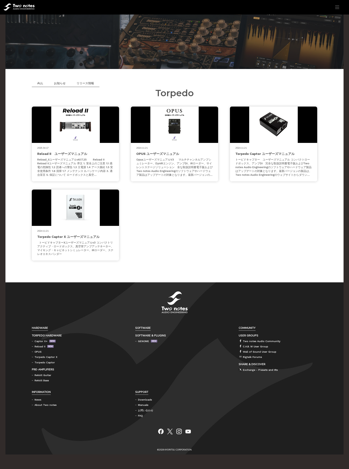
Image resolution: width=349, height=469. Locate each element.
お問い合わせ (145, 410)
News (38, 399)
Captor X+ (41, 341)
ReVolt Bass (42, 380)
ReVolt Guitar (43, 375)
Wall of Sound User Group (259, 351)
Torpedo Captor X (46, 357)
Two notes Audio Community (261, 341)
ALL (40, 83)
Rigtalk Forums (252, 357)
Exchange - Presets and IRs (260, 369)
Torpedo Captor (45, 362)
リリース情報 (85, 83)
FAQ (140, 415)
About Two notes (46, 404)
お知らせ (60, 83)
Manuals (143, 404)
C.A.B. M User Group (255, 346)
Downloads (145, 399)
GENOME (143, 341)
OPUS (38, 351)
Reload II (40, 346)
